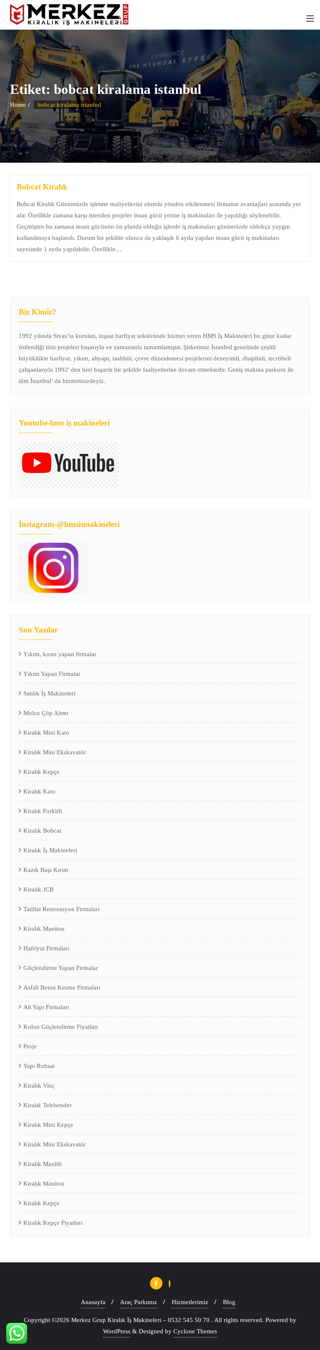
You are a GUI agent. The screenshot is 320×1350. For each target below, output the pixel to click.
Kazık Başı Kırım (45, 869)
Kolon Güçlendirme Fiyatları (60, 1026)
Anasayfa (93, 1302)
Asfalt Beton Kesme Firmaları (61, 987)
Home (18, 104)
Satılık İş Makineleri (49, 693)
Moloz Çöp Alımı (45, 713)
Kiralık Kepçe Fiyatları (52, 1222)
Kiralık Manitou (44, 928)
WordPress (116, 1331)
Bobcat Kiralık (42, 186)
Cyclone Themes (195, 1331)
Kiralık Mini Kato (46, 732)
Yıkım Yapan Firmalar (51, 673)
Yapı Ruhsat (39, 1066)
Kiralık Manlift (42, 1164)
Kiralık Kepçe (41, 771)
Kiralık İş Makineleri (50, 850)
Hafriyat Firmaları (46, 948)
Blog (229, 1302)
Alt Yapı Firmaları (46, 1007)
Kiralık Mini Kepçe (48, 1124)
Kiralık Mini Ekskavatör (54, 752)
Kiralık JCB (38, 889)
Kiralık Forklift (42, 811)
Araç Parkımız (138, 1302)
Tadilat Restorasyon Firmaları (61, 909)
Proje (30, 1046)
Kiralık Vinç (39, 1085)
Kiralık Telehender (47, 1105)
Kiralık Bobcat (42, 830)
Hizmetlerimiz (190, 1302)
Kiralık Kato (39, 791)
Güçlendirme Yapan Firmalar (60, 968)
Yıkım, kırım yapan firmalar (59, 654)
